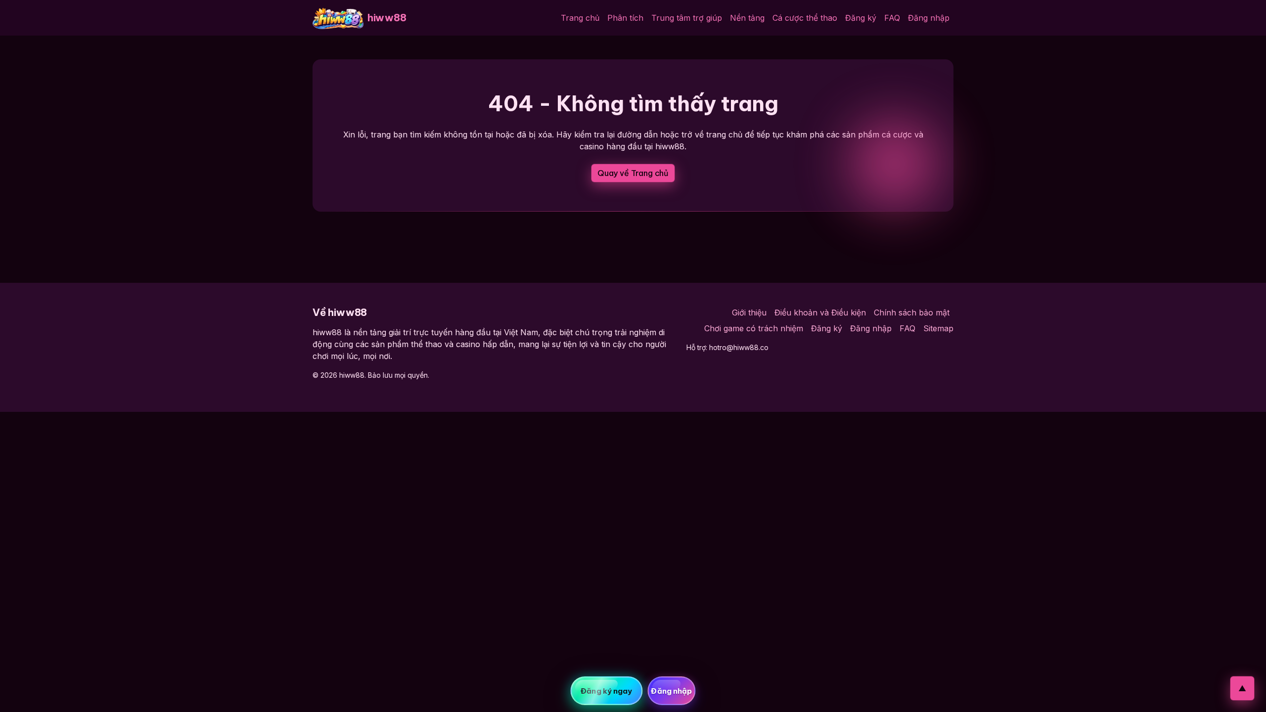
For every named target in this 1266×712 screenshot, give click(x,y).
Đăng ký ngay (606, 691)
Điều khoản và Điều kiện (820, 312)
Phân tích (625, 18)
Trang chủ (580, 18)
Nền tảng (747, 18)
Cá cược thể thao (804, 18)
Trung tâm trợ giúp (686, 18)
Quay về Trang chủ (633, 173)
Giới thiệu (749, 312)
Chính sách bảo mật (912, 312)
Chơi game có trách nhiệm (753, 328)
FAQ (892, 18)
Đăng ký (860, 18)
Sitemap (938, 328)
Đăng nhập (929, 18)
